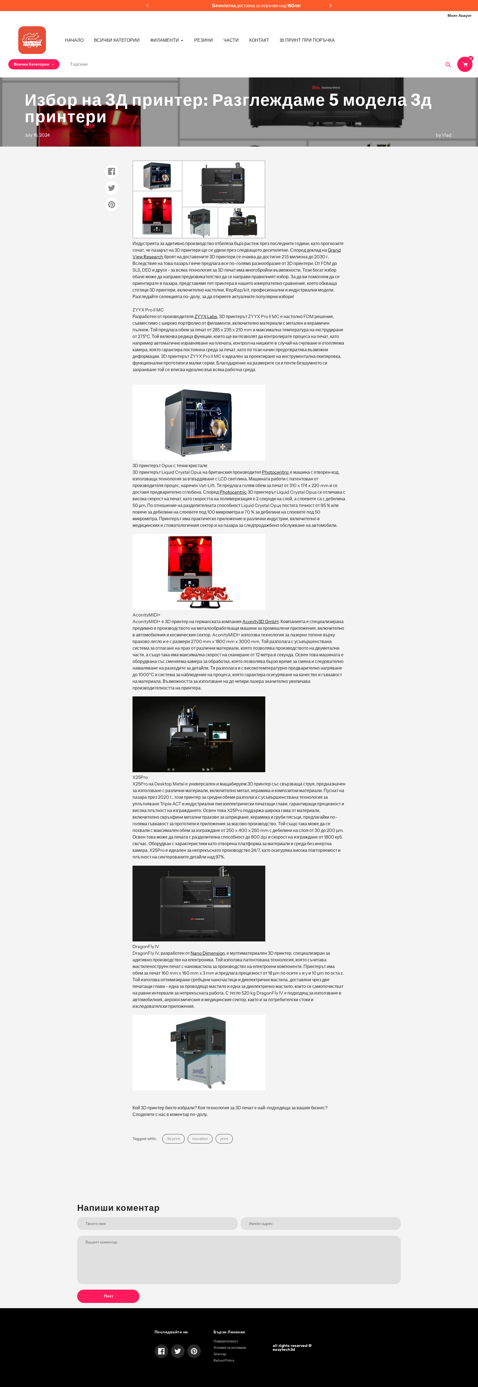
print (224, 1138)
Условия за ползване (230, 1348)
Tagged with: (145, 1138)
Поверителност (226, 1341)
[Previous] (147, 5)
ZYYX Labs (205, 316)
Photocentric (275, 472)
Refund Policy (224, 1360)
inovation (200, 1138)
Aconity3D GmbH (260, 621)
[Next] (330, 5)
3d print (173, 1138)
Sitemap (220, 1354)
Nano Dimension (208, 953)
